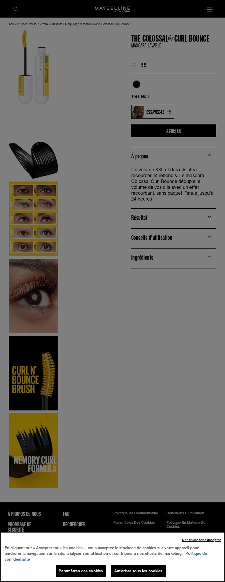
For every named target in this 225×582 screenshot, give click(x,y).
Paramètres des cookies (81, 571)
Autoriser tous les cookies (138, 571)
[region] (112, 557)
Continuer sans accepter (201, 540)
